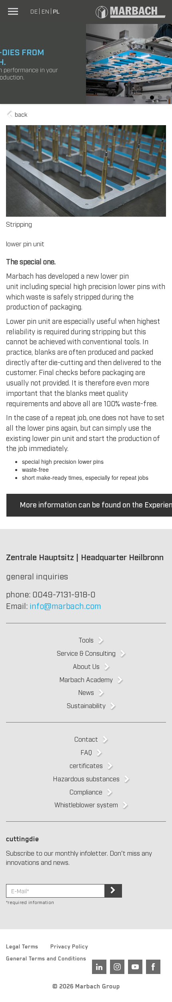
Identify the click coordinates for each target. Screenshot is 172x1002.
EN (45, 10)
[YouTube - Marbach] (135, 967)
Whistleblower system (86, 804)
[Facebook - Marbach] (153, 967)
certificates (86, 765)
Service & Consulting (86, 653)
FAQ (86, 752)
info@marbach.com (65, 605)
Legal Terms (22, 947)
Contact (86, 739)
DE (34, 10)
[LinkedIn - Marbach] (99, 967)
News (86, 692)
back (20, 114)
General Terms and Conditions (46, 959)
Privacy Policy (69, 947)
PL (56, 10)
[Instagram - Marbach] (117, 967)
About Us (86, 666)
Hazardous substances (86, 778)
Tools (86, 640)
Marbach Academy (86, 679)
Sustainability (86, 705)
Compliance (86, 792)
